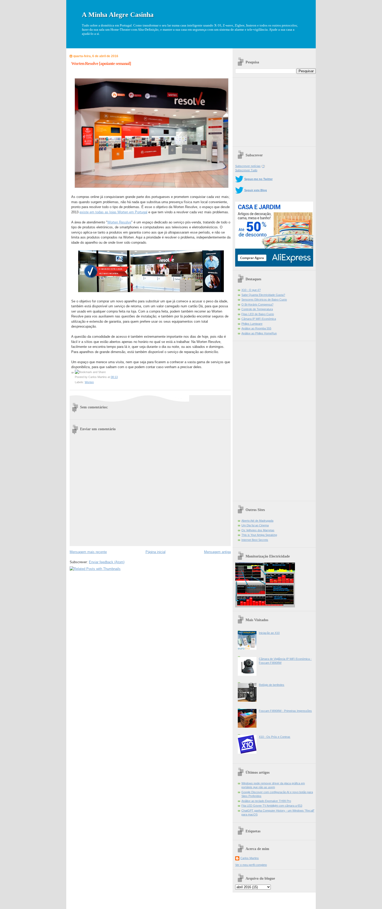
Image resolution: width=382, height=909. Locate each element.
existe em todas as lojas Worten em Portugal (113, 212)
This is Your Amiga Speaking (259, 534)
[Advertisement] (274, 110)
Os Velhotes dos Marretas (257, 530)
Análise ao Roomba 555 (256, 328)
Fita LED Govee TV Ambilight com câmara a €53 (271, 805)
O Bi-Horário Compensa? (257, 304)
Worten (89, 382)
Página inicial (156, 552)
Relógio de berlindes (271, 684)
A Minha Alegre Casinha (118, 14)
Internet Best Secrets (254, 539)
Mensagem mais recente (88, 552)
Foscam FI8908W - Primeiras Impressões (285, 710)
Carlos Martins (249, 858)
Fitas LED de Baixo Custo (257, 314)
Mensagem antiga (217, 552)
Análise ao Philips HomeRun (259, 333)
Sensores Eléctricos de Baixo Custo (264, 299)
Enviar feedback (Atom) (106, 562)
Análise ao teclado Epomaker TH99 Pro (266, 800)
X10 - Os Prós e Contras (274, 736)
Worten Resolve (119, 222)
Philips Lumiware (251, 323)
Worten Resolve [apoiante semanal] (101, 63)
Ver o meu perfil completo (251, 864)
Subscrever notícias (248, 166)
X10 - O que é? (251, 289)
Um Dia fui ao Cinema (255, 525)
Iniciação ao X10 (269, 632)
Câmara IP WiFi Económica (258, 318)
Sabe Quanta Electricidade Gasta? (263, 294)
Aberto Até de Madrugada (257, 520)
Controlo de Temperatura (257, 309)
